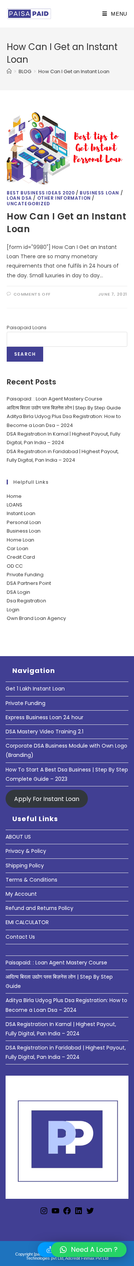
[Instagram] (43, 1213)
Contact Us (20, 937)
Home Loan (20, 539)
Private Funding (25, 574)
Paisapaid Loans (27, 327)
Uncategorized (28, 203)
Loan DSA (19, 198)
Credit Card (21, 557)
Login (13, 609)
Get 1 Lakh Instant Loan (35, 688)
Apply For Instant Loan (46, 799)
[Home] (9, 71)
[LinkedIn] (78, 1213)
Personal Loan (24, 522)
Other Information (64, 198)
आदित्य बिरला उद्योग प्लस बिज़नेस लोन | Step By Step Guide (64, 407)
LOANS (14, 504)
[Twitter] (90, 1213)
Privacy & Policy (26, 851)
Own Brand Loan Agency (36, 618)
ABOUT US (18, 837)
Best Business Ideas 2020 (40, 193)
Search (25, 354)
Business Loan (24, 530)
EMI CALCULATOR (27, 922)
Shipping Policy (25, 865)
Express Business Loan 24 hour (44, 717)
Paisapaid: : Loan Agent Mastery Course (54, 398)
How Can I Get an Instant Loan (73, 71)
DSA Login (18, 592)
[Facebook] (67, 1213)
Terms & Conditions (31, 879)
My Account (21, 894)
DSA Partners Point (29, 583)
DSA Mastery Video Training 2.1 (44, 731)
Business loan (99, 193)
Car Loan (17, 548)
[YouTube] (55, 1213)
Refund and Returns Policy (39, 908)
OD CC (15, 566)
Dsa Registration (26, 600)
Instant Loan (21, 513)
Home (14, 496)
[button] (89, 1249)
